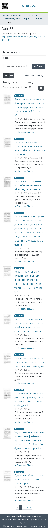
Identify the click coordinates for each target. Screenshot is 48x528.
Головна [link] (6, 15)
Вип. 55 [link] (38, 18)
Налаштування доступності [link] (15, 526)
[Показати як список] (6, 75)
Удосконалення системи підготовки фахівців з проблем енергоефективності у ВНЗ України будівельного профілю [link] (29, 440)
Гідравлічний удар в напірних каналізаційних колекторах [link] (29, 479)
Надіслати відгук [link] (37, 526)
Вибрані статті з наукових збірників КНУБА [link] (26, 15)
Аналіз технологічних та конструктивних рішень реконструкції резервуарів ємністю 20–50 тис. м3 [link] (29, 107)
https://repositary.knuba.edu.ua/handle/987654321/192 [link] (23, 38)
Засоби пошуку (35, 75)
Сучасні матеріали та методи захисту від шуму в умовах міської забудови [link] (29, 362)
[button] (5, 6)
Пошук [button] (39, 66)
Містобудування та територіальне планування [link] (18, 18)
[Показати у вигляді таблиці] (11, 75)
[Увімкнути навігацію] (42, 6)
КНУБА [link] (24, 522)
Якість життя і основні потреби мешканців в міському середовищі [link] (27, 185)
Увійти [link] (33, 6)
